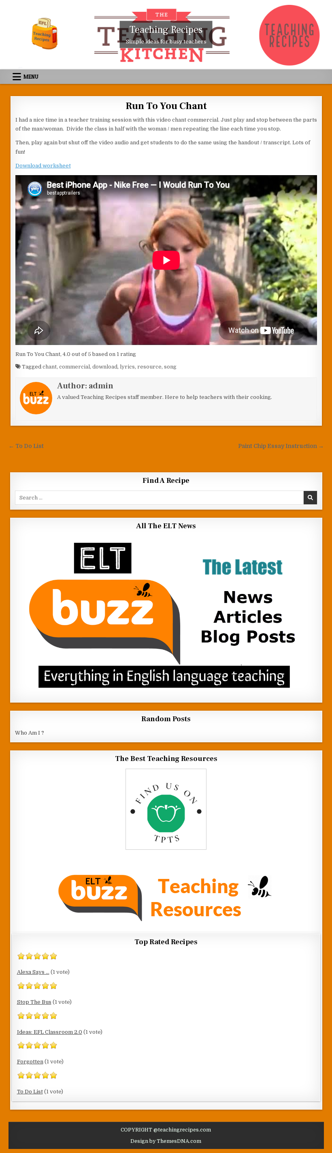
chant (50, 367)
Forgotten (30, 1062)
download (104, 367)
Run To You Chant (166, 106)
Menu (30, 76)
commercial (74, 367)
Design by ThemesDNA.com (165, 1141)
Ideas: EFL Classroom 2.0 (49, 1032)
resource (149, 367)
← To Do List (26, 446)
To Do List (30, 1092)
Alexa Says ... (33, 972)
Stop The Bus (34, 1002)
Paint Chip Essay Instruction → (281, 446)
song (170, 367)
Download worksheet (43, 166)
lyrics (127, 367)
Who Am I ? (29, 733)
